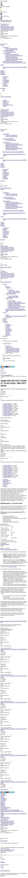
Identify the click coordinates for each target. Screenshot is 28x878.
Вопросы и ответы (7, 483)
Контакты (3, 88)
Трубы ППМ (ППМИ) (8, 50)
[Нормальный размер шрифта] (1, 3)
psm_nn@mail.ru (4, 33)
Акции (2, 70)
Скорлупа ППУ (6, 53)
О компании (6, 76)
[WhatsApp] (10, 367)
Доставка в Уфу (6, 411)
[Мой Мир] (5, 367)
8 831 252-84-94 (7, 27)
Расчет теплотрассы (5, 817)
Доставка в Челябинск (8, 414)
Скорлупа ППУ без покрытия (12, 54)
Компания (3, 74)
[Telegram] (14, 367)
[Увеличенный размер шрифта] (2, 5)
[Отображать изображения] (1, 13)
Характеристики (6, 480)
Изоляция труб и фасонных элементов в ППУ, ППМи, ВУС (14, 813)
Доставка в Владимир (8, 406)
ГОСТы (5, 79)
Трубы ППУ (6, 47)
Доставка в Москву (7, 403)
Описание (5, 479)
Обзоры (2, 814)
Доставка (3, 72)
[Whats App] (3, 90)
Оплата (2, 73)
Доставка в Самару (7, 407)
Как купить (5, 484)
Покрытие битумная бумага (12, 58)
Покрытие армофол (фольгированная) (14, 55)
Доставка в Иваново (7, 410)
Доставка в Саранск (7, 409)
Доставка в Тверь (7, 415)
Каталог (2, 45)
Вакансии (5, 84)
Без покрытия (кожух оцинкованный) (14, 59)
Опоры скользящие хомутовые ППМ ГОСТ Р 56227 (14, 62)
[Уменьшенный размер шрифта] (1, 2)
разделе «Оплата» (13, 566)
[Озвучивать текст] (1, 17)
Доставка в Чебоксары (8, 408)
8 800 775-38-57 (5, 24)
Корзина (3, 862)
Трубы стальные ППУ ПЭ (11, 48)
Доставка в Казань (7, 404)
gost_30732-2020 (5, 544)
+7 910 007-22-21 (7, 28)
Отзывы (5, 83)
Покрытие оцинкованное (11, 60)
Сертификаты (6, 80)
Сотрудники (6, 82)
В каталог (3, 875)
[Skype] (12, 367)
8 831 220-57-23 (7, 30)
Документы (5, 481)
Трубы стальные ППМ (11, 52)
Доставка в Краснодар (8, 413)
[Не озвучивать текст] (1, 19)
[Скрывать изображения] (1, 14)
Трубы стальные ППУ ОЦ (11, 49)
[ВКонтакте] (1, 367)
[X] (7, 367)
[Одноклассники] (3, 367)
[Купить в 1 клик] (1, 644)
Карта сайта (3, 852)
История (5, 77)
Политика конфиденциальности (8, 849)
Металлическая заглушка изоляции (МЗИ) (12, 61)
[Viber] (8, 367)
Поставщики (6, 81)
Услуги (2, 65)
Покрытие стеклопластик (11, 56)
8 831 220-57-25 (7, 26)
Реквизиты (5, 86)
